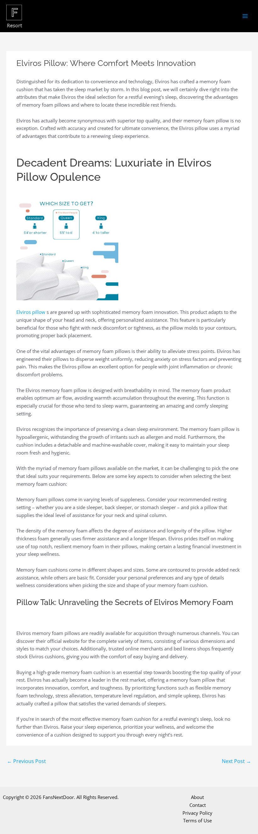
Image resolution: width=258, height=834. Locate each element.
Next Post (236, 761)
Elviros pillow (30, 312)
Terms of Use (197, 820)
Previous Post (26, 761)
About (197, 797)
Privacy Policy (197, 813)
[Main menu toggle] (245, 16)
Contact (197, 805)
